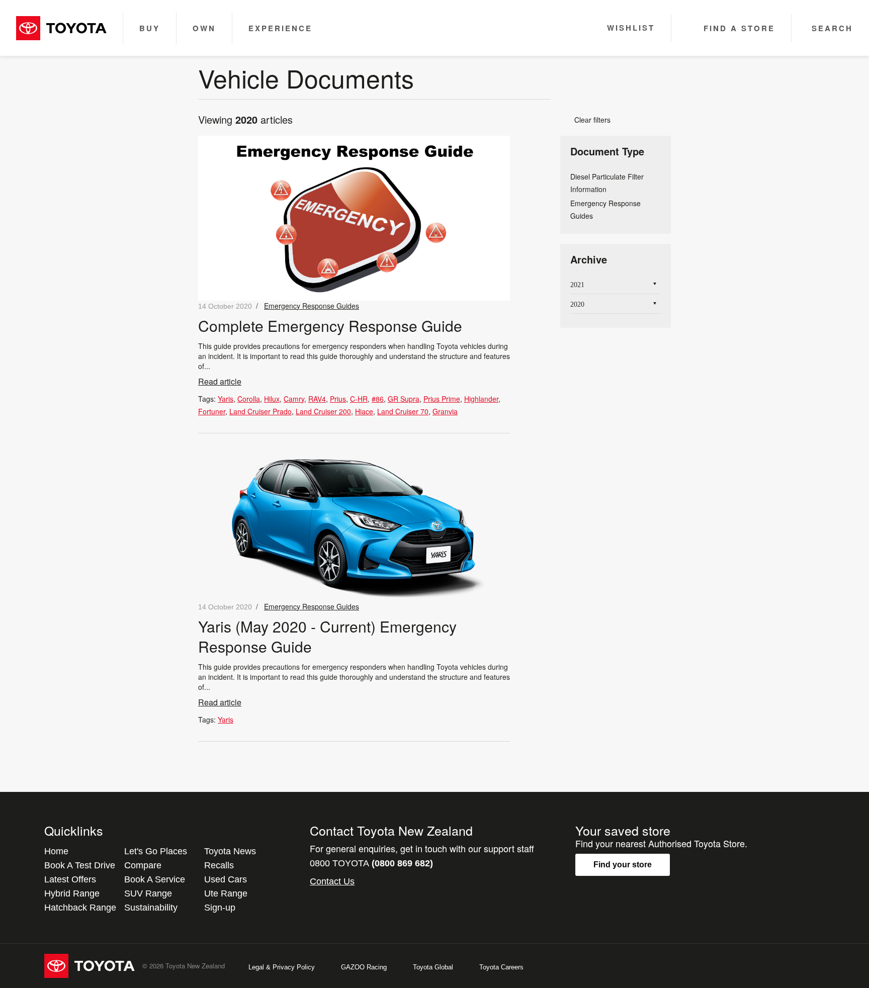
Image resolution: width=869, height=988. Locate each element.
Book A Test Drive (79, 865)
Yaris (225, 399)
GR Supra (403, 399)
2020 (577, 304)
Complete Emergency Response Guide (330, 325)
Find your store (622, 864)
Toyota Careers (501, 967)
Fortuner (211, 411)
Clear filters (589, 120)
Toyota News (230, 851)
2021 (577, 285)
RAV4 (317, 399)
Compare (142, 865)
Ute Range (225, 893)
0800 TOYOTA (371, 863)
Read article (219, 381)
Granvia (445, 411)
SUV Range (148, 893)
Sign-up (219, 908)
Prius (338, 399)
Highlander (481, 399)
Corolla (248, 399)
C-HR (359, 399)
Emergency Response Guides (311, 306)
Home (56, 851)
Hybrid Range (72, 893)
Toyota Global (433, 967)
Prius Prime (441, 399)
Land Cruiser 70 (402, 411)
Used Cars (225, 879)
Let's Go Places (155, 851)
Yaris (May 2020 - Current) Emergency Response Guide (327, 636)
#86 (378, 399)
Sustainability (151, 908)
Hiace (364, 411)
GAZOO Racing (364, 967)
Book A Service (154, 879)
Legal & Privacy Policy (281, 967)
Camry (294, 399)
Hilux (272, 399)
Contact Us (332, 881)
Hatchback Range (80, 908)
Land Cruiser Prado (260, 411)
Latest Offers (70, 879)
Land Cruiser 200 (323, 411)
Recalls (219, 865)
